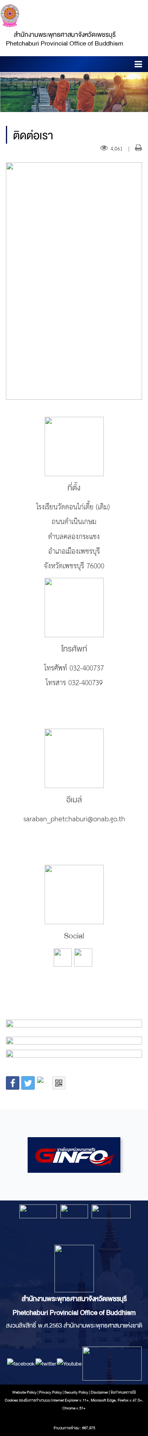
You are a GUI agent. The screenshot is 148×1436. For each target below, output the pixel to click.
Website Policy (24, 1392)
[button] (138, 65)
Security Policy (76, 1392)
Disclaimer (100, 1392)
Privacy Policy (50, 1392)
